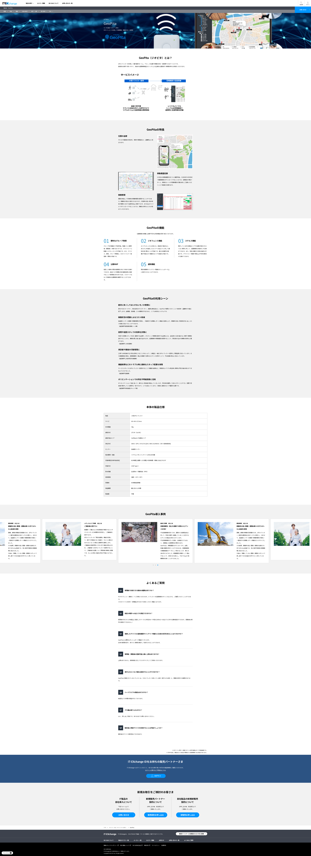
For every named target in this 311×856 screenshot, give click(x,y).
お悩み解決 (25, 11)
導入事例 (43, 11)
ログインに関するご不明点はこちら (155, 770)
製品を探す (29, 3)
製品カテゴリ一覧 (123, 840)
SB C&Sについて (53, 3)
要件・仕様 (34, 11)
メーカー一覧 (137, 840)
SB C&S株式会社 (137, 845)
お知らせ (161, 840)
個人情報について (124, 845)
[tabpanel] (155, 541)
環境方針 (146, 845)
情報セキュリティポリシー (110, 845)
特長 (11, 11)
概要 (5, 11)
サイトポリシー (156, 845)
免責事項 (163, 845)
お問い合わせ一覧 (67, 3)
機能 (17, 11)
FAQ (50, 11)
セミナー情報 (41, 3)
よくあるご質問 (188, 840)
